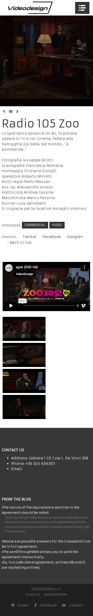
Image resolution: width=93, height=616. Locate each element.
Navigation (82, 8)
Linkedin (76, 605)
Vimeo (22, 605)
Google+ (75, 236)
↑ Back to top (19, 242)
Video (57, 225)
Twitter (29, 236)
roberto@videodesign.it (46, 469)
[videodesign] (30, 8)
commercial (35, 225)
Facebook (51, 236)
